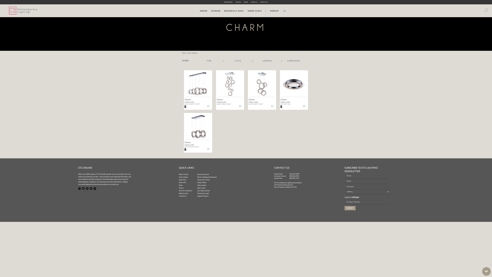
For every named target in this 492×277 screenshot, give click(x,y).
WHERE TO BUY (255, 11)
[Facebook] (79, 188)
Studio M (254, 2)
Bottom (486, 271)
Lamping (267, 61)
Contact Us (182, 196)
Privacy (181, 188)
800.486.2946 (294, 176)
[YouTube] (91, 188)
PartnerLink (228, 2)
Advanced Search (203, 174)
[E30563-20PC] (198, 126)
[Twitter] (83, 188)
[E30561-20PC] (294, 84)
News (181, 185)
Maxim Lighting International (207, 177)
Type (209, 61)
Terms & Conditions (185, 190)
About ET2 (182, 182)
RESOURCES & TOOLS (234, 11)
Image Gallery (201, 182)
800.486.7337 (294, 178)
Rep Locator (201, 188)
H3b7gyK (355, 197)
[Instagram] (87, 188)
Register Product (202, 196)
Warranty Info (183, 193)
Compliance (293, 61)
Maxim (246, 2)
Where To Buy (183, 174)
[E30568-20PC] (230, 84)
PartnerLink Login (203, 193)
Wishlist (274, 11)
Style (238, 61)
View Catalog (183, 177)
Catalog (238, 2)
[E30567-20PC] (262, 84)
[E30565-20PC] (198, 84)
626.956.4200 (294, 174)
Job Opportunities (203, 190)
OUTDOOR (215, 11)
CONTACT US (264, 2)
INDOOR (203, 11)
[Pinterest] (94, 188)
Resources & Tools (203, 180)
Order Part (182, 180)
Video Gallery (201, 185)
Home (184, 53)
